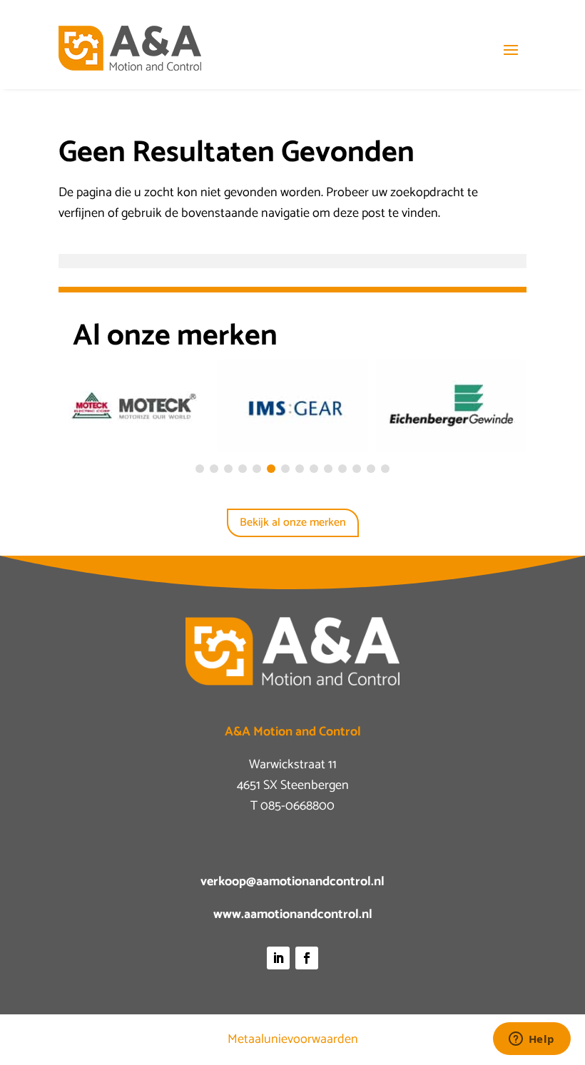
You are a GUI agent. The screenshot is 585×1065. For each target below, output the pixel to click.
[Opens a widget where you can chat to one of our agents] (531, 1040)
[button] (199, 468)
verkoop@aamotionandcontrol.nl (292, 881)
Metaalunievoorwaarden (293, 1039)
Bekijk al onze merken (293, 522)
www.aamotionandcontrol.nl (292, 914)
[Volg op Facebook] (306, 958)
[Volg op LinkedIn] (278, 958)
